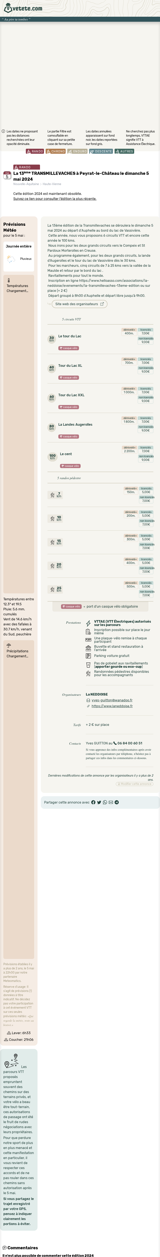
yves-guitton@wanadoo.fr (112, 700)
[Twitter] (99, 802)
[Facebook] (93, 802)
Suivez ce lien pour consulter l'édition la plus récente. (54, 199)
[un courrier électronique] (111, 802)
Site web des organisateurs (77, 304)
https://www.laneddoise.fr (112, 706)
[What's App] (105, 802)
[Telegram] (117, 802)
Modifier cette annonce (135, 784)
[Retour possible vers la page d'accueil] (23, 8)
